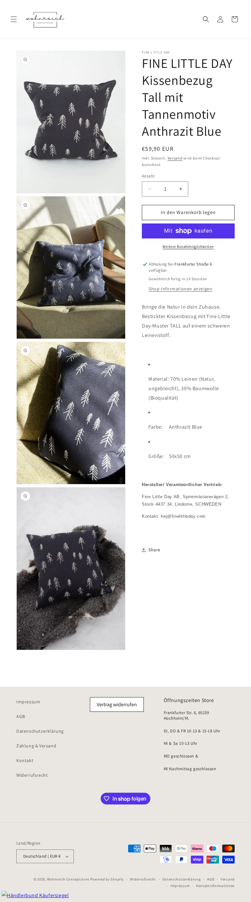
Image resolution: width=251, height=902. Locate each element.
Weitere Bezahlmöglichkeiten (188, 246)
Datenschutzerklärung (40, 731)
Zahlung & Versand (36, 746)
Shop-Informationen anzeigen (180, 289)
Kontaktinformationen (215, 885)
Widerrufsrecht (32, 775)
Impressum (28, 702)
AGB (20, 716)
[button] (14, 19)
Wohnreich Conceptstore (68, 879)
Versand (175, 158)
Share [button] (154, 550)
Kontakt (24, 760)
